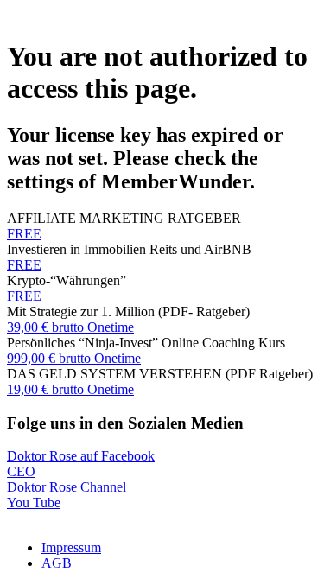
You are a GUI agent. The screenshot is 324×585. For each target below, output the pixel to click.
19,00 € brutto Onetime (70, 389)
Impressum (71, 547)
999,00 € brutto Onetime (74, 358)
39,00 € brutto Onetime (70, 327)
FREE (24, 233)
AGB (56, 563)
